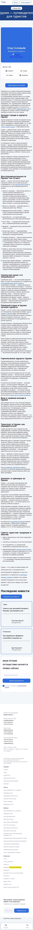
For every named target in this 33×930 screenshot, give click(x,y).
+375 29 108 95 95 (8, 732)
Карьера (12, 867)
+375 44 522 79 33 (8, 741)
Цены (5, 772)
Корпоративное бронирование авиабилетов (13, 834)
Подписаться (21, 911)
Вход (15, 2)
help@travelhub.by (8, 714)
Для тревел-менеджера (11, 822)
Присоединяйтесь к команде (12, 790)
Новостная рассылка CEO (11, 887)
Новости (6, 864)
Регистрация (25, 2)
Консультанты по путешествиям (13, 873)
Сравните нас (8, 884)
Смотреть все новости (11, 597)
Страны (6, 769)
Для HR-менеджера (9, 825)
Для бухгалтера (8, 819)
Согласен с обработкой (15, 686)
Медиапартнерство (9, 778)
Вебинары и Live (8, 804)
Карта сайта (7, 881)
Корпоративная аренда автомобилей (15, 841)
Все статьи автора (16, 57)
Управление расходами (11, 849)
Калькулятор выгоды (10, 798)
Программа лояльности (11, 796)
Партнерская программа (11, 781)
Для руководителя (9, 816)
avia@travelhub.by (8, 730)
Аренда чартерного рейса (11, 847)
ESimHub (6, 784)
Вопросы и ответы (9, 878)
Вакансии (6, 870)
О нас (5, 859)
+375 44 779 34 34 (8, 739)
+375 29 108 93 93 (8, 722)
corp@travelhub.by (8, 743)
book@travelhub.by (8, 720)
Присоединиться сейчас (16, 85)
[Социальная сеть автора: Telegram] (16, 55)
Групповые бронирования (11, 844)
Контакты (6, 876)
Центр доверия (8, 861)
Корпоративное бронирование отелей (15, 838)
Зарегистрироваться (16, 681)
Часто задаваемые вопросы (12, 852)
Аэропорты (7, 775)
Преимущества (8, 793)
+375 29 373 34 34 (8, 724)
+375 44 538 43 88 (8, 734)
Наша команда (8, 801)
